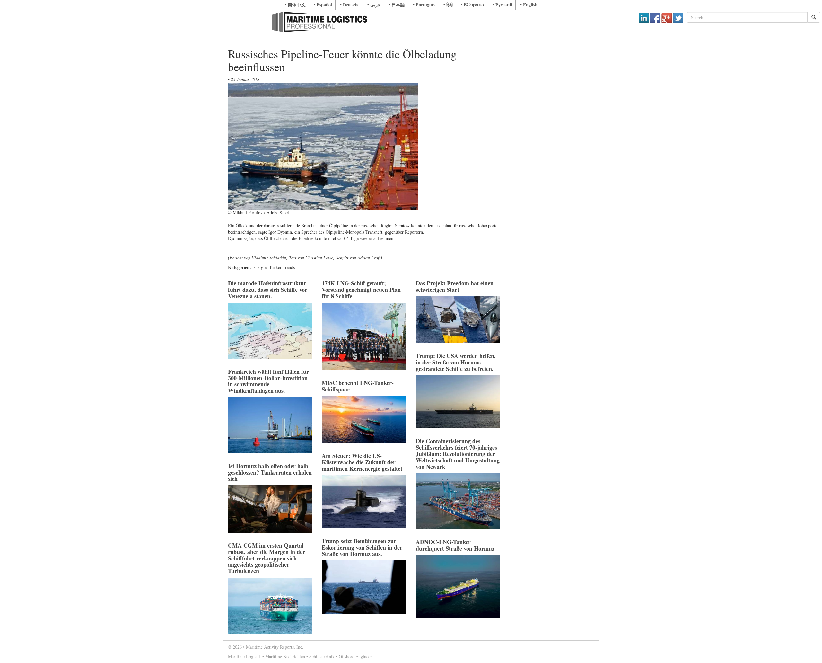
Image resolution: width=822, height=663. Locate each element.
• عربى (373, 4)
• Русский (502, 4)
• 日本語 (397, 4)
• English (529, 4)
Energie (259, 267)
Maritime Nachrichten (285, 656)
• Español (323, 4)
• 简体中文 (295, 4)
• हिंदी (448, 4)
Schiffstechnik (322, 656)
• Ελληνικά (473, 4)
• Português (424, 4)
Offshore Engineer (355, 656)
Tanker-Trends (282, 267)
